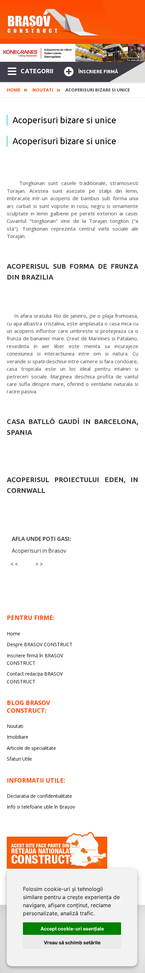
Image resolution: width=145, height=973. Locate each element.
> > (39, 564)
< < (14, 564)
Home (13, 90)
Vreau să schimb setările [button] (72, 942)
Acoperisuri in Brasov (39, 550)
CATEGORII (37, 71)
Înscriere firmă (98, 71)
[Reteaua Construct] (57, 867)
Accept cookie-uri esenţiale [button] (72, 928)
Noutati (42, 90)
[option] (72, 53)
